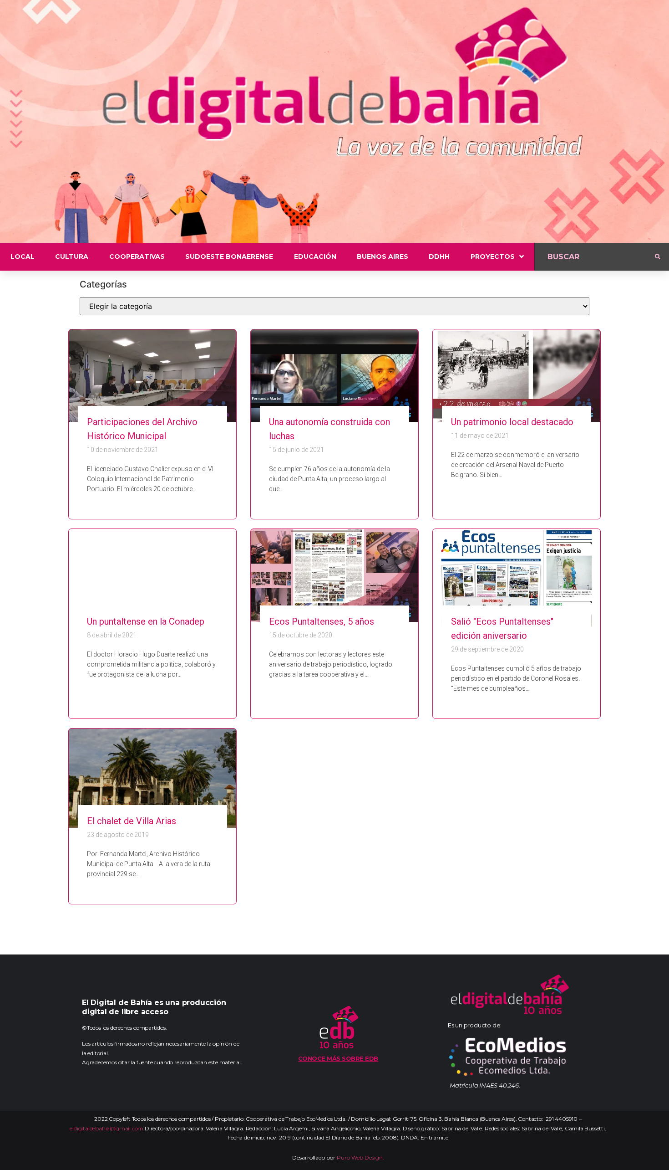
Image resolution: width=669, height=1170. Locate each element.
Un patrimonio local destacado (512, 421)
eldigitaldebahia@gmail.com (106, 1128)
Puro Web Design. (360, 1157)
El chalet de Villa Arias (131, 821)
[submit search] (657, 257)
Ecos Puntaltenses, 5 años (321, 621)
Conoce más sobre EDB (338, 1058)
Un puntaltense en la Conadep (145, 621)
